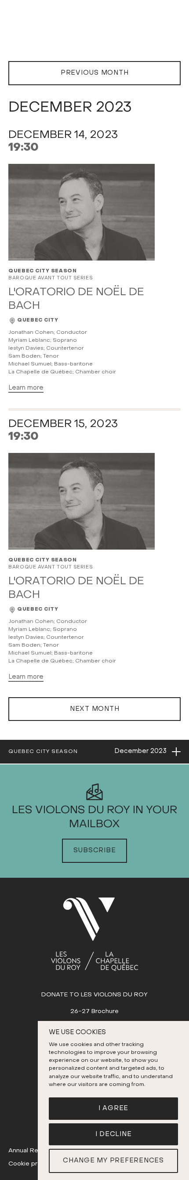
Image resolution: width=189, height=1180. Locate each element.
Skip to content (94, 34)
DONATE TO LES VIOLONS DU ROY (94, 995)
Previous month (95, 73)
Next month (95, 709)
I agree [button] (113, 1108)
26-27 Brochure (94, 1011)
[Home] (94, 934)
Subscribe (94, 850)
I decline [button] (113, 1134)
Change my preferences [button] (113, 1161)
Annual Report (29, 1151)
